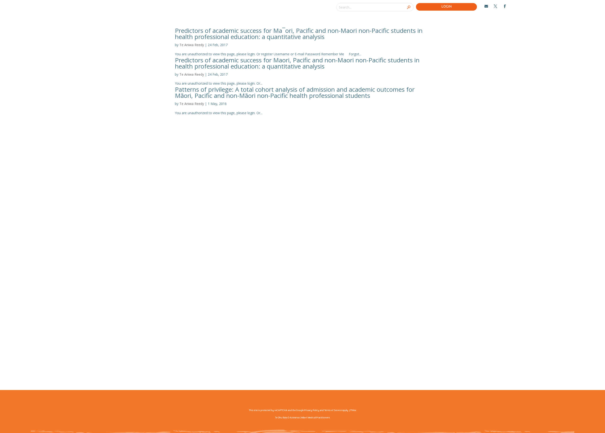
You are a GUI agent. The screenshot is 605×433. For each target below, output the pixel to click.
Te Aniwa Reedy (191, 45)
